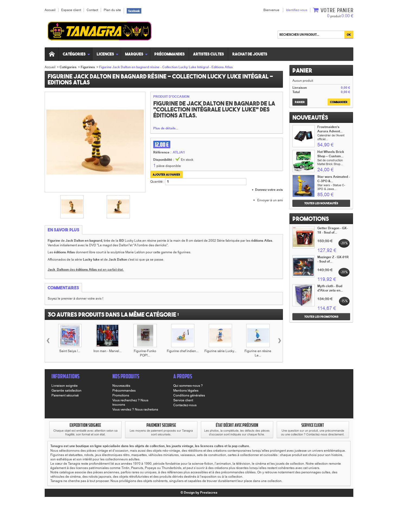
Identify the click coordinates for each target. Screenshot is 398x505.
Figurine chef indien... (182, 351)
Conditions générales (189, 395)
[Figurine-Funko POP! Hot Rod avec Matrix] (145, 335)
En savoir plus (63, 229)
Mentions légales (185, 390)
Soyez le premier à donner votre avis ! (75, 298)
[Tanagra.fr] (99, 32)
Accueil (50, 67)
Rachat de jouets (249, 54)
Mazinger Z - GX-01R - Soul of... (333, 259)
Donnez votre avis (269, 190)
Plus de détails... (165, 128)
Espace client (71, 10)
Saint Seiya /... (69, 351)
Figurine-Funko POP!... (145, 353)
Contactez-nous (185, 405)
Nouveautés (310, 117)
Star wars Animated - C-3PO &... (333, 179)
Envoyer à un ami (270, 200)
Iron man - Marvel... (107, 351)
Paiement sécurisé (65, 395)
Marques (134, 54)
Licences (105, 54)
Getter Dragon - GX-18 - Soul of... (332, 230)
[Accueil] (51, 54)
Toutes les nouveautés (321, 203)
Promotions (310, 218)
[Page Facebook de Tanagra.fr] (134, 10)
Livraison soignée (64, 385)
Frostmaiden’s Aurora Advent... (329, 129)
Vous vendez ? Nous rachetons (135, 409)
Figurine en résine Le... (257, 353)
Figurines (88, 67)
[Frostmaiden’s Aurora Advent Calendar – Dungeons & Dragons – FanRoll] (303, 136)
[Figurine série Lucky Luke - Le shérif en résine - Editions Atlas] (220, 335)
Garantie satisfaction (66, 390)
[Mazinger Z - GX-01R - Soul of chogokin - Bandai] (303, 266)
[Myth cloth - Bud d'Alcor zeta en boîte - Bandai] (303, 295)
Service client (183, 400)
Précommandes (169, 54)
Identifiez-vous (296, 10)
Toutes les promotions (321, 317)
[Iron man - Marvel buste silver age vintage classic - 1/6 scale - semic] (107, 335)
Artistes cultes (208, 54)
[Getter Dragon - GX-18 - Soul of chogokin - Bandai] (303, 237)
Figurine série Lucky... (220, 351)
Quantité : (157, 181)
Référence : (162, 152)
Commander (339, 102)
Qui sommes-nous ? (188, 385)
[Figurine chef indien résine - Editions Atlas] (183, 335)
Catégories (74, 54)
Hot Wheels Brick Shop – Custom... (330, 154)
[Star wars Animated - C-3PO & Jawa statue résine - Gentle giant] (303, 186)
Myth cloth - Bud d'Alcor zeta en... (330, 288)
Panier (302, 70)
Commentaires (63, 287)
